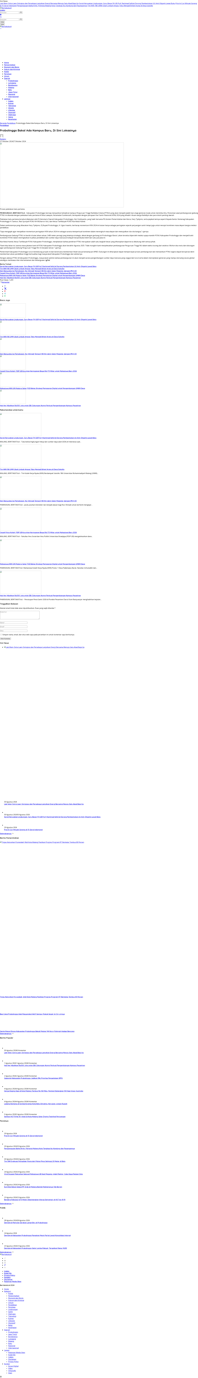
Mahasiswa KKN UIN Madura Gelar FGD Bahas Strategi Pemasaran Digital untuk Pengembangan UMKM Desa (42, 275)
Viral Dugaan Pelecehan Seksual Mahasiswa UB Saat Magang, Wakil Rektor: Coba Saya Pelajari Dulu (43, 1174)
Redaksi (3, 139)
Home (6, 63)
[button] (20, 12)
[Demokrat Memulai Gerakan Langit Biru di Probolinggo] (9, 1218)
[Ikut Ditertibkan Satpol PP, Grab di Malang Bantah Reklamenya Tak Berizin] (9, 1182)
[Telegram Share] (5, 294)
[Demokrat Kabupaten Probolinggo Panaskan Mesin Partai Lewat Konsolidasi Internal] (9, 1231)
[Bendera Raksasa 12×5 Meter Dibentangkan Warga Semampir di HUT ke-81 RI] (9, 1195)
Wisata (11, 108)
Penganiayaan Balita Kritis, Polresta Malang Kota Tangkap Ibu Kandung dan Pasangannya (52, 6)
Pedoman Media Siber (12, 1281)
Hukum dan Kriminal (12, 69)
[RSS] (5, 1267)
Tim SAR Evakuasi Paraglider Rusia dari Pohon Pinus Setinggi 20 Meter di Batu (34, 1161)
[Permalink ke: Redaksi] (1, 137)
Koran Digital (13, 1366)
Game (10, 117)
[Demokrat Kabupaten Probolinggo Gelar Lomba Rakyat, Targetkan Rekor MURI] (9, 1244)
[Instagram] (5, 1263)
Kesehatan (12, 119)
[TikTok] (5, 1265)
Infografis (12, 1371)
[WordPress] (5, 1260)
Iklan (10, 1373)
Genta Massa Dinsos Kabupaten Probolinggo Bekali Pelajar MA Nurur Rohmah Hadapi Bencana (37, 1031)
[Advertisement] (99, 45)
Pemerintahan (9, 65)
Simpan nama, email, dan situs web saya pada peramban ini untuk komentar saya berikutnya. (38, 634)
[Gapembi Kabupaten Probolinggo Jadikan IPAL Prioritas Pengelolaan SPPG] (9, 1074)
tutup (2, 22)
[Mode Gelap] (1, 15)
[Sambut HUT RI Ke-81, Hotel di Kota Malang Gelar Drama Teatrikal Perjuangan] (9, 1112)
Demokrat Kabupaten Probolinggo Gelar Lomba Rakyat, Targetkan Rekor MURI (35, 1248)
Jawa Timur (13, 92)
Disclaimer (8, 1279)
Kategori (7, 1291)
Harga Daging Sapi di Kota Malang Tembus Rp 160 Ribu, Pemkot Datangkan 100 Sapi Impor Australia (43, 1091)
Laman (6, 1350)
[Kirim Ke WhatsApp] (5, 296)
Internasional (13, 97)
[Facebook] (5, 1258)
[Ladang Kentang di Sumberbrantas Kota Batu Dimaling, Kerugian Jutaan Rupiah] (9, 1099)
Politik (6, 72)
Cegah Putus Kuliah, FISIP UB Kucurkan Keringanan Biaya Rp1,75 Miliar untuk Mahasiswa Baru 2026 (38, 273)
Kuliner (11, 103)
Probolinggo (13, 81)
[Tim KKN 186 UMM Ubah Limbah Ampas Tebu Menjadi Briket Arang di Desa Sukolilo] (13, 334)
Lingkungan (13, 1309)
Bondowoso (12, 85)
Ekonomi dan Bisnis (11, 67)
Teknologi (12, 106)
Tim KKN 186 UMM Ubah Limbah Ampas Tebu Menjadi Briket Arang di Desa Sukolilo (120, 6)
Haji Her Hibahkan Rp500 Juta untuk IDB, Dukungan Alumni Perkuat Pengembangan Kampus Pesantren (40, 278)
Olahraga (12, 115)
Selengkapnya (6, 834)
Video (10, 1368)
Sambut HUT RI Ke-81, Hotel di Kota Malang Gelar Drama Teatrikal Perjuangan (34, 1117)
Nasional (11, 94)
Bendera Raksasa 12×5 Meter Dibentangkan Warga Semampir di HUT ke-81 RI (34, 1200)
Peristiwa (7, 74)
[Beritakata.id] (5, 8)
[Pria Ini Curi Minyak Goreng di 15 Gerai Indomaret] (9, 825)
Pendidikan (4, 125)
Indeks (2, 10)
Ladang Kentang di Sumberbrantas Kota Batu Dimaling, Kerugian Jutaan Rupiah (35, 1104)
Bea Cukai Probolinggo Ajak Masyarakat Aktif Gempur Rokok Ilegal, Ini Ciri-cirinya (32, 1014)
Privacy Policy (9, 1275)
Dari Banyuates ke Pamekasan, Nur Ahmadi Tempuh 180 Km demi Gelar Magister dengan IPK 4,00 (38, 271)
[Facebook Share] (5, 286)
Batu (10, 90)
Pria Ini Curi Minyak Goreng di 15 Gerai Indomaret (23, 830)
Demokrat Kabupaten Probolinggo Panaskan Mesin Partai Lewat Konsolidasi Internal (37, 1235)
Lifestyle (11, 110)
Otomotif (11, 112)
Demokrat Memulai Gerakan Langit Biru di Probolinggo (25, 1223)
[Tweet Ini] (5, 289)
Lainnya (7, 99)
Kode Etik (8, 1273)
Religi (10, 1325)
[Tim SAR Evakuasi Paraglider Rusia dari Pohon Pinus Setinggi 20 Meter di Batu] (9, 1157)
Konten (7, 1364)
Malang (11, 87)
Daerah (7, 78)
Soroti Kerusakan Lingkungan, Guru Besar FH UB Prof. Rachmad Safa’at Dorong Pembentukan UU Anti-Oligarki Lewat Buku (127, 3)
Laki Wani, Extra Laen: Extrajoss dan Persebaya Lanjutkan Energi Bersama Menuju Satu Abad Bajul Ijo (39, 3)
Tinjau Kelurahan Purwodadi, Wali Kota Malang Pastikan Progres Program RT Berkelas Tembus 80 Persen (41, 997)
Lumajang (12, 83)
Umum (6, 76)
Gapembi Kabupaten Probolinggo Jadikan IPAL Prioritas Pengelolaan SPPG (33, 1078)
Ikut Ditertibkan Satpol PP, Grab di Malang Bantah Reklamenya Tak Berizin (33, 1187)
